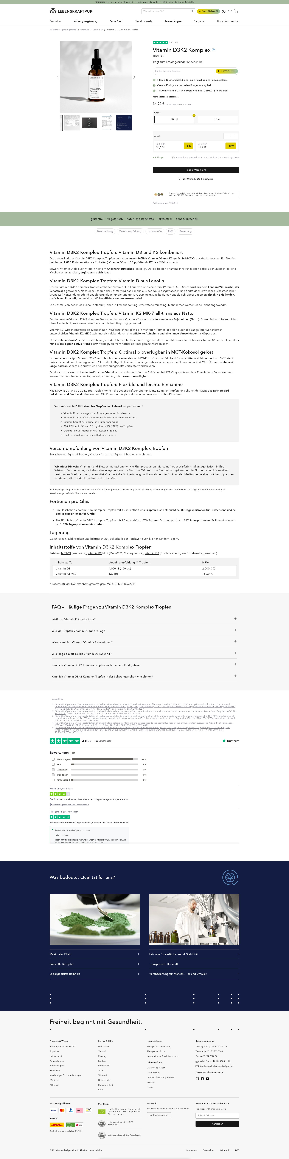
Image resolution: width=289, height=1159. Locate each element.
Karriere (151, 1082)
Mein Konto (104, 1046)
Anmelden (217, 1124)
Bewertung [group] (185, 231)
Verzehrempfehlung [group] (130, 231)
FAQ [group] (170, 231)
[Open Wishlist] (230, 11)
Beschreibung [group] (105, 231)
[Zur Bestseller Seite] (144, 2)
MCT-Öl (66, 553)
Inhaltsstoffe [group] (155, 231)
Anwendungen (57, 1061)
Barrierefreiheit (105, 1085)
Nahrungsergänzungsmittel (63, 29)
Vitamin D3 (152, 553)
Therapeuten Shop (156, 1051)
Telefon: (209, 1051)
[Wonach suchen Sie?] (192, 11)
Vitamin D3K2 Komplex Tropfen (122, 29)
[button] (85, 21)
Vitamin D (98, 29)
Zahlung (102, 1056)
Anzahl (157, 136)
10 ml (217, 119)
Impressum (103, 1066)
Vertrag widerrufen (159, 1115)
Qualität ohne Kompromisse (160, 1077)
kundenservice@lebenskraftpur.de (216, 1066)
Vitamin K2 (95, 553)
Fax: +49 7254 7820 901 (207, 1056)
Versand (179, 104)
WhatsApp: (215, 1061)
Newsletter (55, 1070)
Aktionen (54, 1085)
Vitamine (84, 29)
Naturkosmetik (57, 1056)
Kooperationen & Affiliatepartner (163, 1056)
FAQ (100, 1090)
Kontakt (102, 1061)
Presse (150, 1087)
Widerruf (102, 1075)
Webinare (54, 1080)
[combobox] (168, 11)
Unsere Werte (153, 1072)
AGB (100, 1070)
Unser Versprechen (156, 1068)
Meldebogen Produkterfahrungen (66, 1075)
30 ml (174, 119)
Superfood (55, 1051)
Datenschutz (104, 1080)
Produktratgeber (57, 1066)
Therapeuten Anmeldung (159, 1046)
